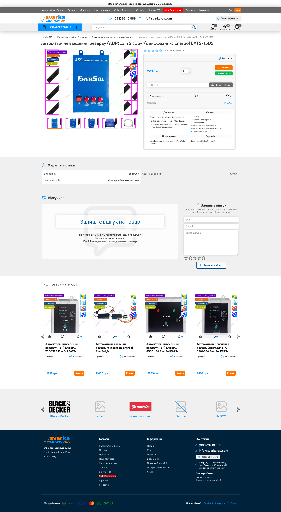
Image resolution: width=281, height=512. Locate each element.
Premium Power (140, 416)
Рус (230, 10)
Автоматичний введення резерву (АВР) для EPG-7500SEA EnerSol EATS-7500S (61, 347)
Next (238, 336)
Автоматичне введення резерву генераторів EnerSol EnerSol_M (114, 347)
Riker (100, 416)
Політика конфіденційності (58, 452)
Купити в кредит (224, 73)
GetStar (180, 416)
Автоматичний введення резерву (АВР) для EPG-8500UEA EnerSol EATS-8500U (162, 347)
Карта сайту (50, 456)
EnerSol (228, 103)
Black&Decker (60, 416)
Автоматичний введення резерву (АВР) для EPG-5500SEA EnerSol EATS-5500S (213, 347)
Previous (43, 336)
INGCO (221, 416)
